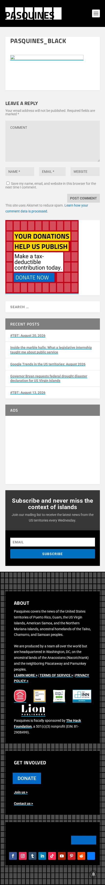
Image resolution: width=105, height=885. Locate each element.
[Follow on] (91, 856)
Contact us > (23, 803)
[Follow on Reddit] (81, 856)
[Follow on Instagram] (23, 856)
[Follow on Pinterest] (71, 856)
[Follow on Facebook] (13, 856)
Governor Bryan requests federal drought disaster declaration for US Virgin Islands (48, 378)
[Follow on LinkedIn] (42, 856)
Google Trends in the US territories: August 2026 (47, 364)
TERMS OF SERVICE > (56, 675)
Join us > (21, 792)
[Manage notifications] (93, 874)
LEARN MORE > (25, 675)
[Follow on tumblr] (32, 856)
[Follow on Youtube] (62, 856)
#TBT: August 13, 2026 (27, 393)
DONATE (27, 778)
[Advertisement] (52, 450)
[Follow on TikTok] (52, 856)
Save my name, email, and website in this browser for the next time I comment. (50, 185)
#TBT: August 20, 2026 (27, 336)
